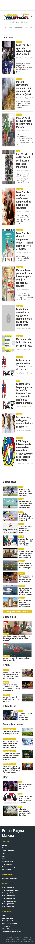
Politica (28, 27)
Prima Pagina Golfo (7, 893)
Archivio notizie (6, 870)
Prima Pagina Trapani (8, 906)
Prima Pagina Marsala (8, 895)
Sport (3, 859)
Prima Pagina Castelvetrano (10, 890)
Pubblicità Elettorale (8, 929)
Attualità (8, 27)
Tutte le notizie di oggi (8, 867)
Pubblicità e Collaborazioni (10, 923)
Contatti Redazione (7, 918)
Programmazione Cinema (9, 878)
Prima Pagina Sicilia (8, 904)
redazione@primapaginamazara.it (12, 932)
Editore (4, 915)
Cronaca (18, 27)
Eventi (4, 856)
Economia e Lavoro (7, 861)
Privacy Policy (6, 926)
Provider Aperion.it (7, 921)
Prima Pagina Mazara (8, 898)
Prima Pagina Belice (8, 887)
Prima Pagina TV (7, 864)
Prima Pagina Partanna (9, 901)
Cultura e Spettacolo (8, 851)
